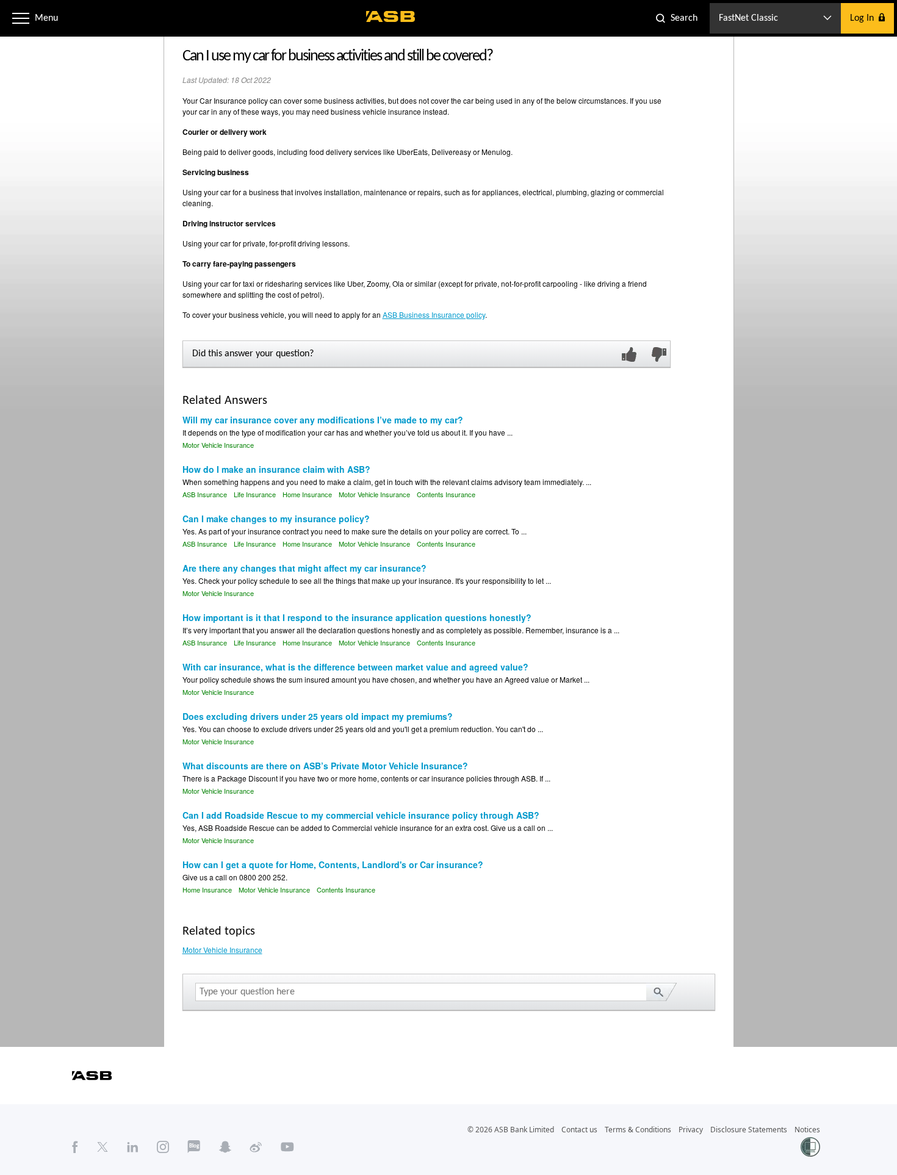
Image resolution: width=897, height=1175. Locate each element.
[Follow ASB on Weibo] (256, 1146)
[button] (20, 18)
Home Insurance (307, 494)
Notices (807, 1129)
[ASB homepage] (391, 16)
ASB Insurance (204, 494)
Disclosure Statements (748, 1129)
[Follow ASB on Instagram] (163, 1146)
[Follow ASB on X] (102, 1146)
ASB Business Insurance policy (434, 314)
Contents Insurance (446, 494)
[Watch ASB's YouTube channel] (287, 1146)
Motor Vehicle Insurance (218, 445)
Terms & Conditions (638, 1129)
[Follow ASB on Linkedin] (133, 1146)
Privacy (691, 1129)
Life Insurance (255, 494)
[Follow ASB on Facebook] (75, 1146)
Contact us (579, 1129)
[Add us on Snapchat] (225, 1146)
